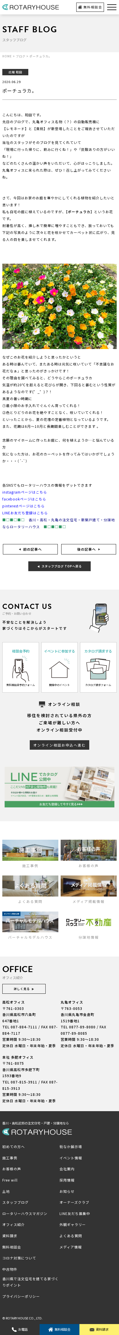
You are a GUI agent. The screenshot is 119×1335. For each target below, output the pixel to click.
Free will (10, 1180)
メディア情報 (71, 1246)
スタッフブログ (15, 1202)
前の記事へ (32, 549)
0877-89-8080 (82, 1026)
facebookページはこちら (24, 498)
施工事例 (9, 1157)
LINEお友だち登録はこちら (25, 512)
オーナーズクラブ (74, 1202)
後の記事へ (86, 549)
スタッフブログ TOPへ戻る (62, 566)
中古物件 (9, 1269)
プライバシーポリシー (21, 1296)
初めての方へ (13, 1146)
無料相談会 (92, 7)
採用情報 (67, 1180)
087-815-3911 (24, 1081)
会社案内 (67, 1168)
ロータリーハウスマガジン (24, 1213)
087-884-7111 (24, 1026)
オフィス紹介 (13, 1224)
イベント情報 (71, 1157)
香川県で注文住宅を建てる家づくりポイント (30, 1281)
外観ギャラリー (73, 1224)
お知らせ (67, 1191)
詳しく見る (22, 989)
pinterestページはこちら (23, 505)
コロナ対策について (19, 1257)
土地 (6, 1191)
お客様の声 (11, 1168)
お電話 (23, 1329)
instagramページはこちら (24, 492)
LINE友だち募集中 (75, 1213)
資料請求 (102, 1329)
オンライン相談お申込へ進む (59, 744)
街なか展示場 (71, 1146)
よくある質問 (71, 1235)
